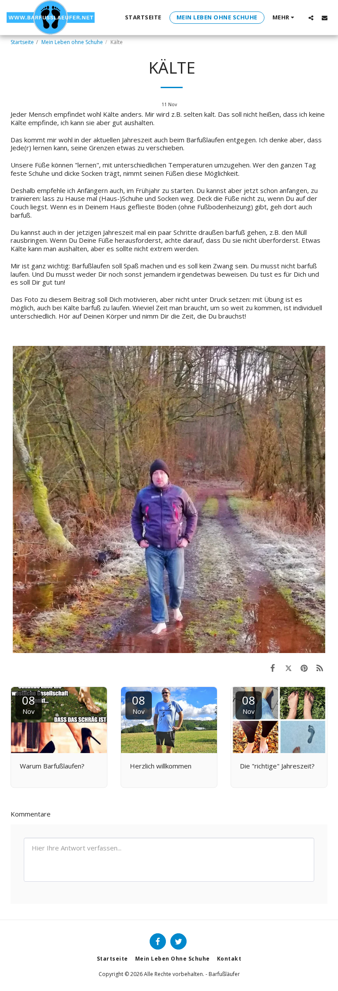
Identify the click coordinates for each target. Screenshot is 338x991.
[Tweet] (289, 668)
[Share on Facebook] (273, 668)
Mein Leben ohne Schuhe (72, 42)
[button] (311, 18)
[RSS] (320, 668)
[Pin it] (304, 668)
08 (28, 704)
